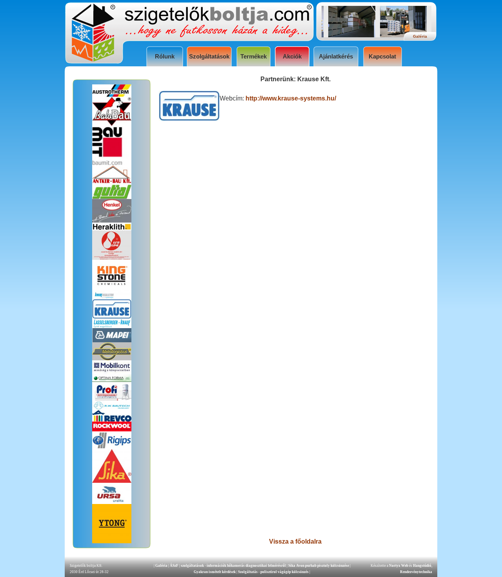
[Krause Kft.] (111, 316)
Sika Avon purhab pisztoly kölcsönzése (318, 566)
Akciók (292, 56)
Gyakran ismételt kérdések (215, 572)
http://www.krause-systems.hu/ (291, 98)
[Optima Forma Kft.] (111, 379)
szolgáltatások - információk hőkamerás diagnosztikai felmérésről (233, 566)
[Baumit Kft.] (111, 163)
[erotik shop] (111, 182)
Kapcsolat (382, 56)
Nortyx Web (398, 566)
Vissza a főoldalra (295, 541)
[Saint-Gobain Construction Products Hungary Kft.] (111, 447)
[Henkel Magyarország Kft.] (111, 220)
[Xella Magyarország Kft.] (111, 541)
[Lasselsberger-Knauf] (111, 326)
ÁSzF (174, 566)
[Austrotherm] (111, 94)
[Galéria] (346, 35)
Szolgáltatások (209, 56)
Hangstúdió (422, 566)
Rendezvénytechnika (416, 572)
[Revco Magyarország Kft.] (111, 419)
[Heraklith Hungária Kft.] (111, 228)
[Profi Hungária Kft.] (111, 398)
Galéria (161, 566)
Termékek (253, 56)
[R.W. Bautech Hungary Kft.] (111, 408)
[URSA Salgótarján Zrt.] (111, 501)
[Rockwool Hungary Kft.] (111, 429)
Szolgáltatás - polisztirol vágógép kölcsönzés (273, 572)
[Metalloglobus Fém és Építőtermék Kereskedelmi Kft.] (111, 358)
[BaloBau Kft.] (111, 124)
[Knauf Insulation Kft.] (111, 297)
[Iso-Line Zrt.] (111, 257)
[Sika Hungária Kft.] (111, 480)
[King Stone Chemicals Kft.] (111, 288)
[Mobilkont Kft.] (111, 372)
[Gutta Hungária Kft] (111, 197)
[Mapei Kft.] (111, 340)
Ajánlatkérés (336, 56)
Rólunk (165, 56)
